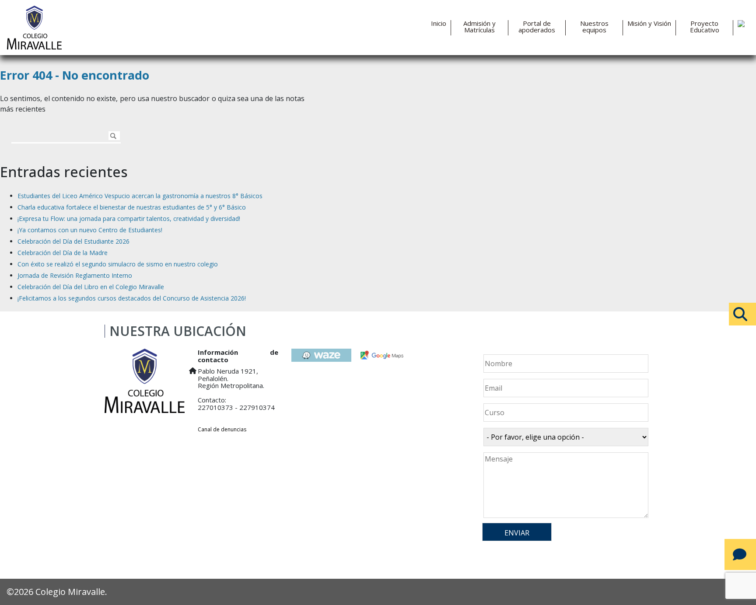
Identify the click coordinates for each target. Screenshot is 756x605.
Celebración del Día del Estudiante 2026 (74, 241)
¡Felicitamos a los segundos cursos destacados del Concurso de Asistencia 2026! (132, 298)
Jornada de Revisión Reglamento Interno (75, 275)
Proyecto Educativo (704, 26)
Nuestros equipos (594, 26)
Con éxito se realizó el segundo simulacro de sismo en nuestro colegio (118, 264)
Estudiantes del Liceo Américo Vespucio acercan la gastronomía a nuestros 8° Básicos (140, 196)
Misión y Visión (649, 23)
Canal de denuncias (222, 429)
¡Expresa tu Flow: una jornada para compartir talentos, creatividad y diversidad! (129, 218)
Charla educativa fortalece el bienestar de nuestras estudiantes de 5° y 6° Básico (132, 207)
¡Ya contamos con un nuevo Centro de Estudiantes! (90, 230)
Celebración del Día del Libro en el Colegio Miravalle (91, 287)
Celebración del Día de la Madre (63, 252)
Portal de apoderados (536, 26)
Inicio (438, 23)
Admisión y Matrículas (479, 26)
